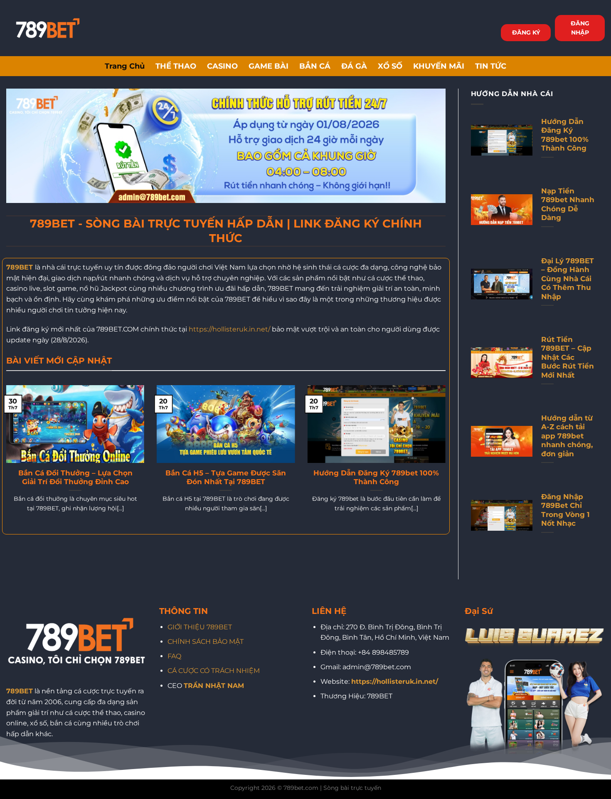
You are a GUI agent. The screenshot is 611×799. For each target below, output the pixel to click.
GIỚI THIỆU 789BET (200, 627)
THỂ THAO (175, 66)
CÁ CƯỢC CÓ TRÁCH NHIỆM (214, 671)
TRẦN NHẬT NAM (214, 686)
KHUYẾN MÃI (438, 66)
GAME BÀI (268, 66)
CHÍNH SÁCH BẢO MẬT (206, 642)
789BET (19, 267)
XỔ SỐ (390, 66)
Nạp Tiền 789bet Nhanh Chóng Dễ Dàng (567, 204)
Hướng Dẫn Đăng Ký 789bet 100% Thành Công (376, 477)
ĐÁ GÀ (354, 66)
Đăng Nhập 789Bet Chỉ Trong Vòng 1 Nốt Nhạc (565, 510)
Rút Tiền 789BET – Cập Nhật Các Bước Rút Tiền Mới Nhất (567, 357)
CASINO (222, 66)
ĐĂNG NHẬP (580, 28)
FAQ (174, 656)
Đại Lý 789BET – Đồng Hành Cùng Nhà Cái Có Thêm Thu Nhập (567, 279)
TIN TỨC (490, 66)
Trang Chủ (125, 66)
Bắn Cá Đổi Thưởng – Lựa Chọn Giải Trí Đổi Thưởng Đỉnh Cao (75, 477)
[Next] (447, 459)
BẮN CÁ (314, 66)
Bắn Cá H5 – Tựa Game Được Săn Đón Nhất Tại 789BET (225, 477)
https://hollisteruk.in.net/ (229, 329)
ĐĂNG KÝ (526, 32)
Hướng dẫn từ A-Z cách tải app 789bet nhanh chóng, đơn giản (567, 436)
